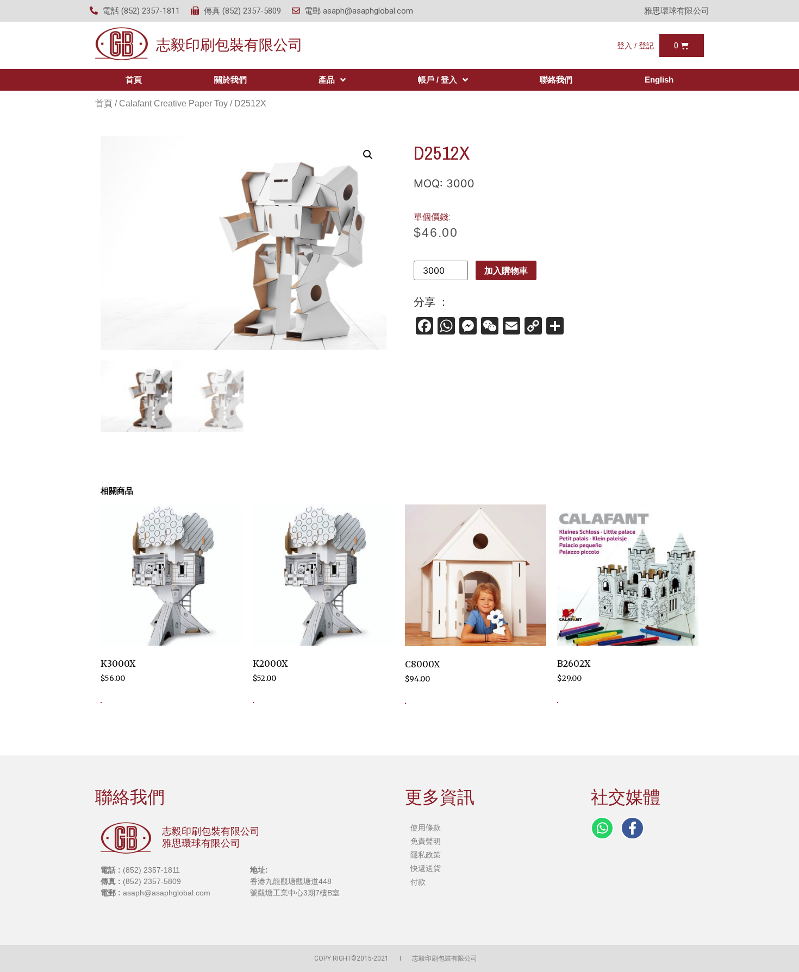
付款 (418, 882)
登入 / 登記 (635, 45)
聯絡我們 (556, 79)
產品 (327, 79)
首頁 (134, 79)
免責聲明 (425, 841)
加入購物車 (506, 270)
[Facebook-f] (632, 828)
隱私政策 (425, 854)
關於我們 (230, 79)
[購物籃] (681, 45)
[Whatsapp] (602, 828)
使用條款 (425, 827)
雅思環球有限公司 (676, 10)
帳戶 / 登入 (437, 79)
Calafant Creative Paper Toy (173, 103)
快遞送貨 (425, 868)
